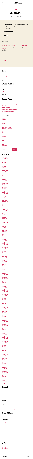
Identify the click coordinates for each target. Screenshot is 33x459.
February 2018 (4, 189)
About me (3, 91)
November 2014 (5, 222)
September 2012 (5, 247)
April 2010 (4, 285)
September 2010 (5, 278)
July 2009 (4, 296)
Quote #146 (24, 45)
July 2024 (3, 163)
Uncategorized (4, 145)
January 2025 (4, 159)
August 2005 (4, 358)
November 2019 (5, 183)
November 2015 (5, 209)
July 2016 (3, 204)
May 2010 (3, 283)
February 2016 (4, 208)
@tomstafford (8, 75)
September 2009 (5, 294)
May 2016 (3, 205)
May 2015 (3, 214)
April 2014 (4, 227)
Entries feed (4, 447)
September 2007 (5, 325)
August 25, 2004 (19, 16)
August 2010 (4, 279)
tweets (3, 144)
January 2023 (4, 172)
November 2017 (5, 193)
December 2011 (5, 259)
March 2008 (4, 317)
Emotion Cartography (6, 402)
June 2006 (4, 345)
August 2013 (4, 234)
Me (2, 131)
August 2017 (4, 196)
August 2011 (4, 264)
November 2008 (5, 307)
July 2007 (4, 328)
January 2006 (4, 351)
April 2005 (4, 363)
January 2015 (4, 219)
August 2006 (4, 342)
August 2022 (4, 174)
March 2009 (4, 302)
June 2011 (4, 266)
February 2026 (4, 157)
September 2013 (5, 232)
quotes (16, 9)
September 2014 (5, 225)
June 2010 (4, 282)
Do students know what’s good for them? (9, 109)
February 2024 (4, 168)
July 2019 (3, 184)
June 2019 (4, 185)
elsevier (3, 123)
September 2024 (5, 162)
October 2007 (4, 324)
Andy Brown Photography (7, 422)
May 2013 (3, 236)
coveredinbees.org (6, 424)
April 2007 (4, 332)
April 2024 (4, 166)
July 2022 (3, 175)
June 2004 (4, 376)
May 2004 (4, 377)
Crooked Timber (6, 389)
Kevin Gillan (5, 430)
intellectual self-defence (6, 127)
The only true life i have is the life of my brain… (6, 47)
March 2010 (4, 286)
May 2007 (4, 330)
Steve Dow (5, 439)
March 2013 (4, 239)
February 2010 (4, 287)
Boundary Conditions (6, 107)
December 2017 (5, 192)
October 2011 (4, 261)
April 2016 (4, 206)
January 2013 (4, 242)
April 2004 (4, 379)
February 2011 (4, 272)
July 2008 (4, 312)
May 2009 (4, 299)
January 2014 (4, 231)
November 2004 (5, 370)
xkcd (4, 396)
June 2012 (4, 251)
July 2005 (4, 359)
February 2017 (4, 200)
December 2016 (5, 201)
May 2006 (4, 346)
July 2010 (3, 281)
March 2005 (4, 364)
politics (3, 135)
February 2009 (4, 303)
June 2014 (4, 226)
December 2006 (5, 337)
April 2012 (4, 253)
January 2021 (4, 179)
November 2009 (5, 291)
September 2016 (5, 202)
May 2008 (4, 315)
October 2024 (4, 161)
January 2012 (4, 257)
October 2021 (4, 178)
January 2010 (4, 289)
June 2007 (4, 329)
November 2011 (5, 260)
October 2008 (4, 308)
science (3, 139)
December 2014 (5, 221)
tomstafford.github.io (13, 87)
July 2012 (3, 249)
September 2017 (5, 195)
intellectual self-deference (7, 128)
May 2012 (3, 252)
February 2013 (4, 240)
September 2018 (5, 187)
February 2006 (4, 350)
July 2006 (4, 343)
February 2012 (4, 256)
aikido (3, 120)
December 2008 (5, 306)
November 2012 (5, 244)
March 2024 (4, 167)
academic (3, 118)
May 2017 (3, 197)
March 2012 (4, 255)
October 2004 (4, 371)
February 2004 (4, 381)
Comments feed (5, 448)
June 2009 (4, 298)
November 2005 (5, 354)
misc (3, 132)
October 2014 (4, 223)
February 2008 (4, 319)
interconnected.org (6, 428)
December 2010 (5, 274)
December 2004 (5, 368)
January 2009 (4, 304)
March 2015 (4, 217)
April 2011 (3, 269)
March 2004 (4, 380)
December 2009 (5, 290)
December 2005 (5, 353)
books (3, 122)
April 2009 (4, 300)
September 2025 (5, 158)
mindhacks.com (14, 89)
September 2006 (5, 341)
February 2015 (4, 218)
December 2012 (5, 243)
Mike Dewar (5, 432)
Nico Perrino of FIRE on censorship (8, 111)
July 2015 (3, 213)
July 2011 (3, 265)
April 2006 (4, 347)
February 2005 (4, 366)
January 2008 (4, 320)
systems (3, 141)
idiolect (16, 2)
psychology (4, 136)
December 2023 (5, 170)
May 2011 (3, 268)
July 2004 (4, 375)
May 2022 (3, 176)
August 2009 (4, 295)
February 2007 (4, 334)
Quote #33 (14, 45)
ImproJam (4, 426)
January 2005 (4, 367)
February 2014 (4, 230)
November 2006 (5, 338)
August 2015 (4, 212)
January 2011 (4, 273)
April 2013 (4, 238)
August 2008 (4, 311)
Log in (3, 445)
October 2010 (4, 277)
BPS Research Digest (6, 415)
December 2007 (5, 321)
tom (13, 16)
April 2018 (4, 188)
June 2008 (4, 313)
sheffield (3, 140)
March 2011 (4, 270)
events (3, 124)
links (2, 129)
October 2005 (4, 355)
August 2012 (4, 248)
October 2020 (4, 180)
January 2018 (4, 191)
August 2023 (4, 171)
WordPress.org (4, 449)
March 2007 (4, 333)
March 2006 (4, 349)
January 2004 (4, 383)
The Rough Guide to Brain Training (9, 409)
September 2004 (5, 372)
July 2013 (3, 235)
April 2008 (4, 316)
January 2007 (4, 336)
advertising (4, 119)
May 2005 (4, 362)
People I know (4, 133)
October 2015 (4, 210)
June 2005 (4, 360)
